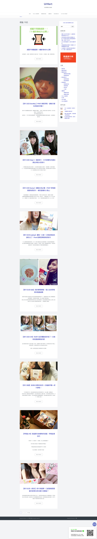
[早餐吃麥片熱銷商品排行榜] (68, 57)
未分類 (63, 97)
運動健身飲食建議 (67, 73)
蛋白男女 (65, 87)
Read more (38, 58)
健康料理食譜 (64, 70)
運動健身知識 (43, 13)
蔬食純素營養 (66, 80)
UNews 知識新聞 (36, 13)
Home (21, 16)
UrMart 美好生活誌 (29, 518)
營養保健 (63, 68)
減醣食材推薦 (66, 94)
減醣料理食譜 (66, 92)
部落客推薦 (64, 82)
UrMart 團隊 (64, 99)
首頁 (30, 13)
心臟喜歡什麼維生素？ (69, 111)
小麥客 (65, 89)
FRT (75, 518)
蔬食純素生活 (56, 13)
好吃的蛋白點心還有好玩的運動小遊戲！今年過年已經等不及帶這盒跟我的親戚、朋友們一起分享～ (68, 39)
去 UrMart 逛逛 (63, 13)
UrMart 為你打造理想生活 (67, 22)
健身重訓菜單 (66, 75)
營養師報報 (66, 85)
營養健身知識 (66, 84)
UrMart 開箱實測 (64, 101)
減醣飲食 (50, 13)
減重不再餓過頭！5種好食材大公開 (39, 50)
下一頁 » (28, 512)
